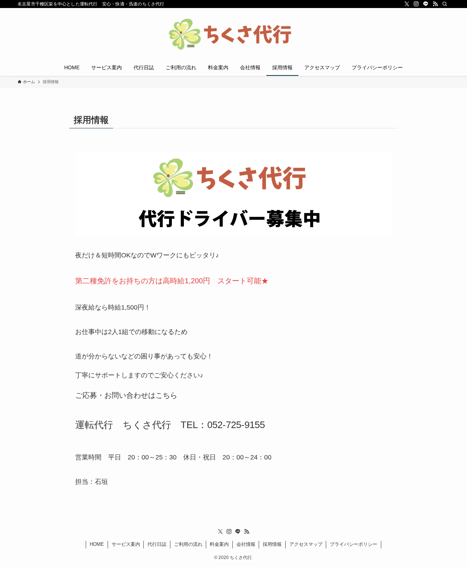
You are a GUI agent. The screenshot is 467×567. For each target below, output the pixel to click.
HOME (97, 544)
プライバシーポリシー (353, 544)
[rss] (435, 4)
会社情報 (245, 544)
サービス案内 (126, 544)
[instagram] (416, 4)
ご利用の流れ (188, 544)
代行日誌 (156, 544)
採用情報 (272, 544)
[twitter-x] (407, 4)
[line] (426, 4)
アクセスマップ (306, 544)
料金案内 (219, 544)
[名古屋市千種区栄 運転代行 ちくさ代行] (233, 35)
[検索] (444, 4)
